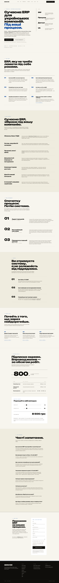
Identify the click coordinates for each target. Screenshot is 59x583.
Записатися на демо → (50, 1)
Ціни (35, 1)
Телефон (36, 529)
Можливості (24, 1)
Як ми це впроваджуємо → (39, 102)
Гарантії (23, 573)
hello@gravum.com (47, 565)
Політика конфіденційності (49, 567)
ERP (20, 1)
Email (33, 525)
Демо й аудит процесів (36, 565)
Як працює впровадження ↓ (19, 39)
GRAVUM (6, 1)
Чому (18, 1)
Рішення (28, 1)
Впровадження (24, 571)
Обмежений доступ (16, 408)
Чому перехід (24, 565)
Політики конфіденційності (36, 551)
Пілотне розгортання (36, 567)
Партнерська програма (36, 568)
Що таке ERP (24, 567)
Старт (32, 1)
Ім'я (33, 521)
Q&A (37, 1)
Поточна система (35, 537)
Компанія (34, 533)
